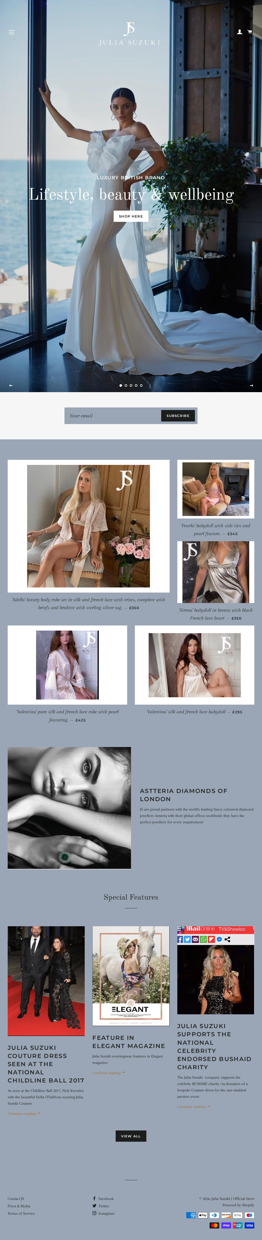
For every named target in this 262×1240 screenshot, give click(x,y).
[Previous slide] (11, 385)
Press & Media (19, 1206)
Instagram (106, 1213)
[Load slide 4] (136, 385)
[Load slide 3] (131, 385)
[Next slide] (251, 385)
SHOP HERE (131, 216)
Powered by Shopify (238, 1205)
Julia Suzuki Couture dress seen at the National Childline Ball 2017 (46, 1064)
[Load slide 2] (125, 385)
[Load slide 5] (141, 385)
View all (131, 1136)
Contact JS (16, 1198)
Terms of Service (21, 1213)
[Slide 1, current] (120, 385)
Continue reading (22, 1113)
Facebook (105, 1198)
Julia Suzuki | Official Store (233, 1198)
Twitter (103, 1206)
